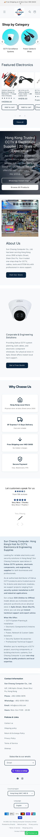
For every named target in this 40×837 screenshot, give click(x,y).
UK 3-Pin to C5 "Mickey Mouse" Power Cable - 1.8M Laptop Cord (25, 93)
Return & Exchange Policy (14, 733)
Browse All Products (20, 187)
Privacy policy (33, 824)
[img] (20, 491)
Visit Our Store (16, 275)
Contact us (8, 723)
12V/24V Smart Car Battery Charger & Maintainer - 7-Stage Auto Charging (9, 93)
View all (20, 122)
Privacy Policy (10, 738)
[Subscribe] (32, 762)
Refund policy (22, 824)
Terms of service (14, 828)
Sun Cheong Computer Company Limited (22, 821)
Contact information (21, 831)
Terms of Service (11, 743)
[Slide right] (24, 115)
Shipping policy (10, 728)
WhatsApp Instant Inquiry (20, 181)
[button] (4, 11)
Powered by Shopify (8, 824)
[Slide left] (15, 115)
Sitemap (7, 748)
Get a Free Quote (17, 365)
